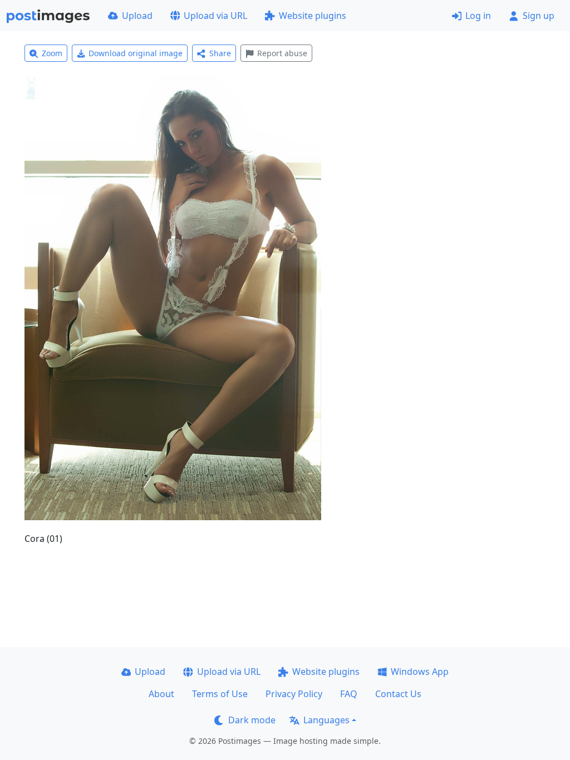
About (161, 694)
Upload (137, 15)
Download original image (136, 53)
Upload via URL (215, 15)
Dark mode (252, 720)
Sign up (538, 15)
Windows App (420, 671)
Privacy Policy (294, 694)
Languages (326, 720)
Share (220, 53)
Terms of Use (220, 694)
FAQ (348, 694)
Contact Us (398, 694)
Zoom (52, 53)
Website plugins (312, 15)
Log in (478, 15)
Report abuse (282, 53)
